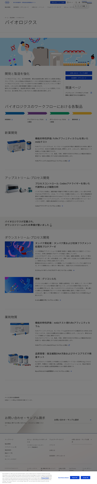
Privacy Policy (45, 478)
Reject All (74, 477)
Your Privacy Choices (63, 477)
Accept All (85, 477)
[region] (48, 477)
